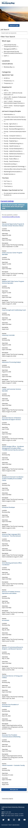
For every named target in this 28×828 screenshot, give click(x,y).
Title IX (10, 824)
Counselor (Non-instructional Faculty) (15, 120)
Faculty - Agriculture (10, 124)
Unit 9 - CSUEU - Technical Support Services (14, 106)
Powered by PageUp (7, 798)
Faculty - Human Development (13, 148)
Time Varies (8, 186)
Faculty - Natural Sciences (12, 156)
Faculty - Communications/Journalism (15, 132)
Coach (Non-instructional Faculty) (14, 117)
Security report (4, 824)
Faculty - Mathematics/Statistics (14, 154)
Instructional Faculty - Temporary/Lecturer (11, 45)
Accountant (5, 620)
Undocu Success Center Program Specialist (12, 253)
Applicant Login (14, 25)
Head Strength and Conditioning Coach (14, 310)
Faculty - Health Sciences (12, 146)
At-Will (6, 78)
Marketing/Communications (13, 171)
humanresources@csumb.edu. (11, 217)
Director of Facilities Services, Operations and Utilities (11, 592)
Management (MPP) (10, 49)
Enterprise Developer (8, 507)
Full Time (7, 181)
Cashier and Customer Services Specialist (11, 390)
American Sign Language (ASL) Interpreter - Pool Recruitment (11, 535)
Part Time (8, 184)
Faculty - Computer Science (12, 136)
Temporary (8, 83)
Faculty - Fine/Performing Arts (13, 143)
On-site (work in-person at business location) (14, 194)
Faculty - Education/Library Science (15, 138)
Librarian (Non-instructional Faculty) (15, 169)
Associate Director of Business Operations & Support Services (11, 418)
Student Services (9, 174)
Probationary (9, 81)
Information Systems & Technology (15, 166)
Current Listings (7, 201)
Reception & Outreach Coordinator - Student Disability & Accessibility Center (13, 478)
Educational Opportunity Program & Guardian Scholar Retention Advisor (13, 225)
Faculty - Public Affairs (11, 159)
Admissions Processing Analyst (11, 362)
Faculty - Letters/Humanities (13, 151)
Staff (6, 56)
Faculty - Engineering (11, 141)
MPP (6, 90)
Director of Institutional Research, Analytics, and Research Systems (12, 648)
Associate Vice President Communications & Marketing (11, 736)
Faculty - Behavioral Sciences (13, 126)
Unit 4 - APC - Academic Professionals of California (15, 98)
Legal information (15, 824)
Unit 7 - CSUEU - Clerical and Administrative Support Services (14, 102)
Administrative (9, 114)
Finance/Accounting (10, 164)
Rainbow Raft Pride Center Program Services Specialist (13, 282)
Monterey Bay (9, 67)
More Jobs (14, 789)
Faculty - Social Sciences (11, 161)
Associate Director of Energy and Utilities (12, 676)
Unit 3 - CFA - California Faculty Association (13, 93)
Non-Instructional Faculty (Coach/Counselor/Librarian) (13, 52)
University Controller (8, 335)
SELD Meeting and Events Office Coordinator (12, 563)
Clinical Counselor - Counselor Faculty (13, 765)
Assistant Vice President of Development (10, 705)
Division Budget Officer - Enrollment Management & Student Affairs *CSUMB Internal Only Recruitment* (13, 448)
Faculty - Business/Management (14, 129)
